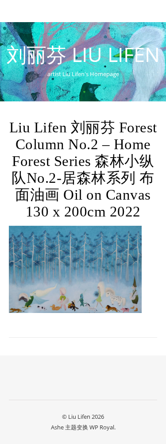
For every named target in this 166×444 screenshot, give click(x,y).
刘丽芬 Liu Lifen (83, 54)
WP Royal (101, 427)
